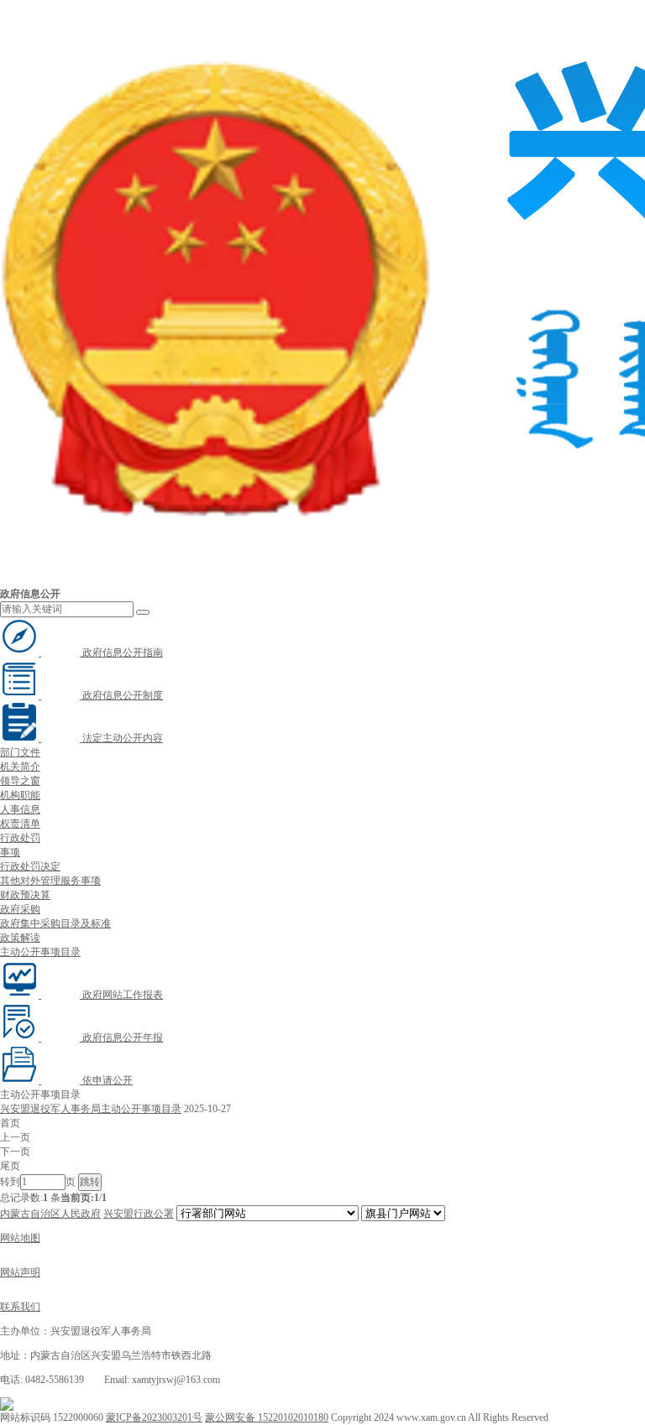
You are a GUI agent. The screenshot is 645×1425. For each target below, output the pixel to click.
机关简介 (20, 766)
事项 (10, 852)
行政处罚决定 (30, 866)
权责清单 (20, 824)
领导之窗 (20, 781)
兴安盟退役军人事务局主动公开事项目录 (90, 1109)
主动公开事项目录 (40, 952)
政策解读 (20, 938)
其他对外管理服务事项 (50, 881)
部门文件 (20, 752)
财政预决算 (25, 895)
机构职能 (20, 795)
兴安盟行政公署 (138, 1214)
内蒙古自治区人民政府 (50, 1214)
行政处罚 (20, 838)
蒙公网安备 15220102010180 (266, 1417)
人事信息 (20, 809)
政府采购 (20, 909)
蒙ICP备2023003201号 (154, 1417)
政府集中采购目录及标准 (55, 923)
